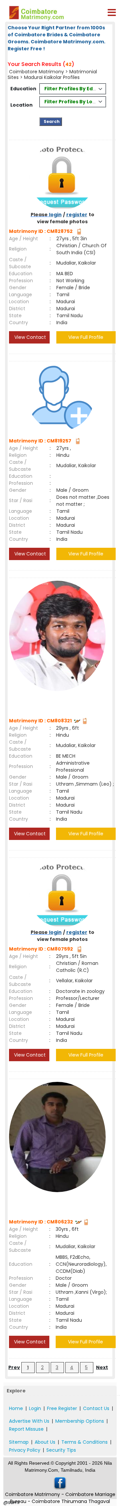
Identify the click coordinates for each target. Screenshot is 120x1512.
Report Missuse (26, 1429)
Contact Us (96, 1408)
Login (35, 1408)
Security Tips (61, 1450)
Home (16, 1408)
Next (102, 1367)
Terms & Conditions (84, 1442)
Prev (14, 1367)
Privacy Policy (24, 1450)
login (55, 214)
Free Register (62, 1408)
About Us (45, 1442)
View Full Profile (85, 337)
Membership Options (79, 1421)
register (76, 214)
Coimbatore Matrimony (36, 71)
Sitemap (19, 1442)
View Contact (29, 337)
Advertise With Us (29, 1421)
